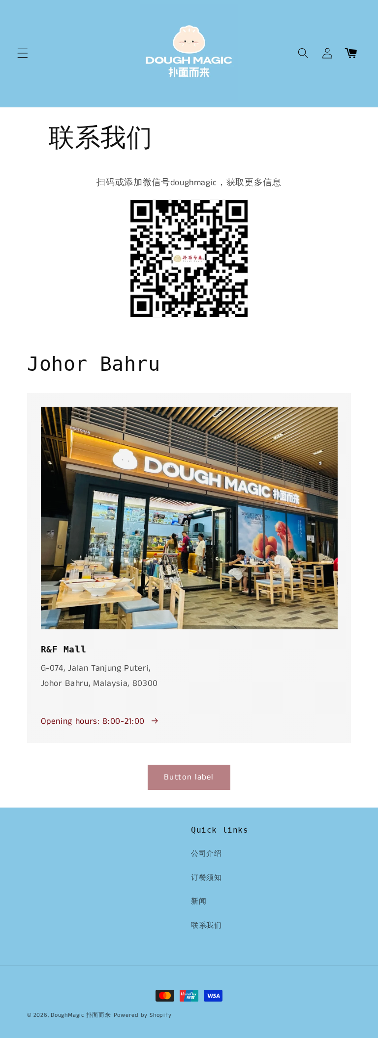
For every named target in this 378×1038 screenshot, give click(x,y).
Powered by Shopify (143, 1015)
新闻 (198, 901)
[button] (22, 53)
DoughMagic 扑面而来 (81, 1015)
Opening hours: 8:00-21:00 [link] (93, 721)
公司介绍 (206, 853)
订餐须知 (206, 878)
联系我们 (206, 925)
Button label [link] (189, 777)
